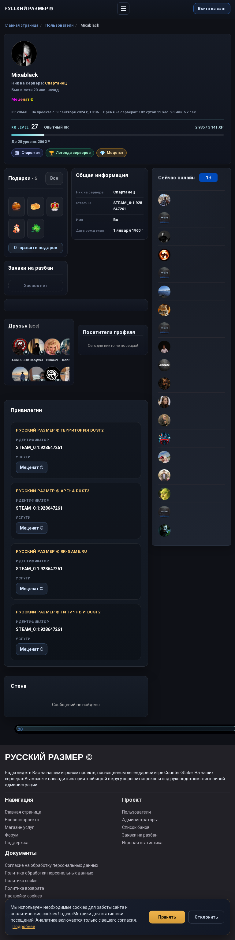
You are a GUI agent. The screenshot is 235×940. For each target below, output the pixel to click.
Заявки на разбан (140, 835)
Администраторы (140, 819)
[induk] (191, 328)
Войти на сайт (212, 8)
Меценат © (31, 467)
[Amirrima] (191, 218)
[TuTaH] (191, 291)
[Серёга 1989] (191, 438)
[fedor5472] (191, 475)
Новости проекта (22, 819)
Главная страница (21, 25)
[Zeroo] (191, 530)
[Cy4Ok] (191, 199)
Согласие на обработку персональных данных (51, 865)
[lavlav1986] (191, 512)
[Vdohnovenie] (191, 383)
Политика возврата (24, 888)
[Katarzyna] (191, 401)
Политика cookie (21, 880)
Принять (167, 917)
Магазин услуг (19, 827)
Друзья (23, 326)
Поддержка (16, 842)
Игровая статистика (142, 842)
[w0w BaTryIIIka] (191, 273)
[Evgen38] (191, 310)
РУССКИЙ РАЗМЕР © (48, 758)
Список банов (136, 827)
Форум (11, 835)
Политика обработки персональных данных (49, 873)
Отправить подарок (36, 247)
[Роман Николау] (191, 420)
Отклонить (206, 917)
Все (54, 178)
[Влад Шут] (191, 236)
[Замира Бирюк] (191, 457)
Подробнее (24, 926)
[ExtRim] (191, 365)
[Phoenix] (191, 254)
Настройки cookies (23, 895)
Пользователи (59, 25)
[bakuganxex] (191, 346)
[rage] (191, 493)
